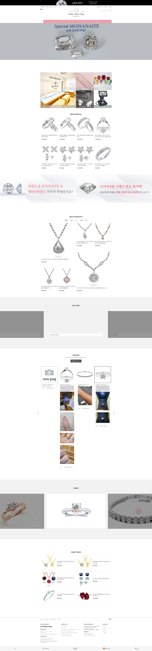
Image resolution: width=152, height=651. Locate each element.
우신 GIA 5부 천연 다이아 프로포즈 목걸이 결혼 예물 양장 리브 (85, 242)
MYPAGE (105, 6)
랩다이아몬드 (54, 21)
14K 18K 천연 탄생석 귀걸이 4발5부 (101, 578)
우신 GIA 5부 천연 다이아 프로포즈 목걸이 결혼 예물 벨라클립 (103, 242)
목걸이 (78, 21)
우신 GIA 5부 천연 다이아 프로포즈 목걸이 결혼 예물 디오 (49, 287)
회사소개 (41, 619)
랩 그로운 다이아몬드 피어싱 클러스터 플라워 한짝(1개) (67, 164)
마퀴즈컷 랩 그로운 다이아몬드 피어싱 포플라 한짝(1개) (49, 164)
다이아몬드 (47, 21)
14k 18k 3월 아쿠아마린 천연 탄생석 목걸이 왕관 (66, 562)
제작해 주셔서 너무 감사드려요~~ (47, 386)
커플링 (97, 21)
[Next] (111, 40)
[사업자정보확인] (77, 629)
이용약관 (46, 619)
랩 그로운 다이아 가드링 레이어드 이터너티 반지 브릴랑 (102, 164)
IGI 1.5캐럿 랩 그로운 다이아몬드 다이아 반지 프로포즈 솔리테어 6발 (103, 136)
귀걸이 (83, 21)
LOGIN (99, 6)
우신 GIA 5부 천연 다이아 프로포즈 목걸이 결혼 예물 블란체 (54, 259)
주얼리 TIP (105, 632)
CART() (110, 6)
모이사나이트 (62, 21)
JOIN (102, 6)
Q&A (47, 6)
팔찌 (88, 21)
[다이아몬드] (76, 311)
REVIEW (50, 6)
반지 (92, 21)
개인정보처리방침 (53, 619)
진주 (73, 21)
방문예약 (104, 628)
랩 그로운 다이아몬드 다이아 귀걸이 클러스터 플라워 (85, 164)
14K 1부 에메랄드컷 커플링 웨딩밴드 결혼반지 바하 (67, 136)
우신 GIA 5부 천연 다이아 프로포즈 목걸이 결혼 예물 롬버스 (67, 287)
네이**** (47, 388)
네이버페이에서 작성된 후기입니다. (47, 384)
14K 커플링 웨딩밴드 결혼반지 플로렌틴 (85, 136)
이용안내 (59, 619)
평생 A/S (104, 630)
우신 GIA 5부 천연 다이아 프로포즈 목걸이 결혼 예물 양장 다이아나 (92, 288)
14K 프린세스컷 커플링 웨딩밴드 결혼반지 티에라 (50, 136)
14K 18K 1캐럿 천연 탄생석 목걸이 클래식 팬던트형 (65, 578)
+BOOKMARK (42, 6)
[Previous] (41, 40)
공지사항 (54, 6)
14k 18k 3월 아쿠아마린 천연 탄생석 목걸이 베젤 (101, 562)
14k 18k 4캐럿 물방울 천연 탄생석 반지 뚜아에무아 (101, 595)
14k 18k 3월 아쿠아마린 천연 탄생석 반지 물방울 (66, 595)
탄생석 (68, 21)
